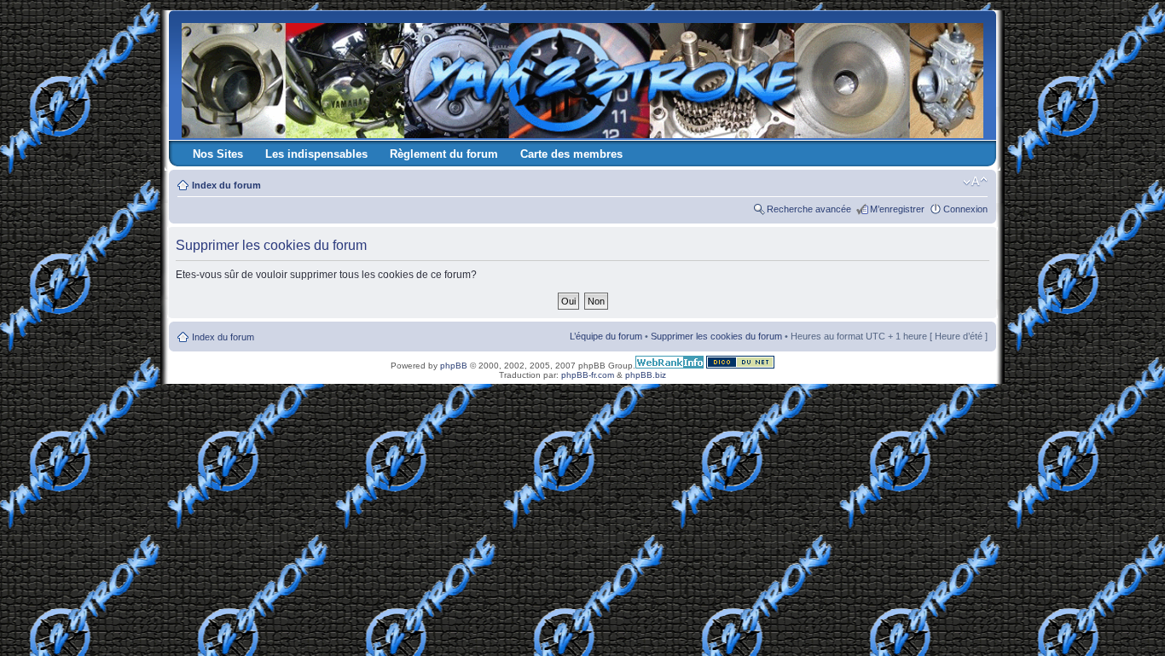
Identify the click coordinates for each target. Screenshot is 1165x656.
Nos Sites (218, 154)
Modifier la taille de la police (975, 181)
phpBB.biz (645, 375)
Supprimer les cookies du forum (716, 336)
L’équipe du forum (606, 336)
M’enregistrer (897, 209)
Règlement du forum (444, 154)
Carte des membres (571, 154)
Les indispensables (316, 154)
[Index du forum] (583, 77)
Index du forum (226, 185)
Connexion (965, 209)
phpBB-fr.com (587, 375)
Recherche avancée (809, 209)
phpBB (453, 365)
